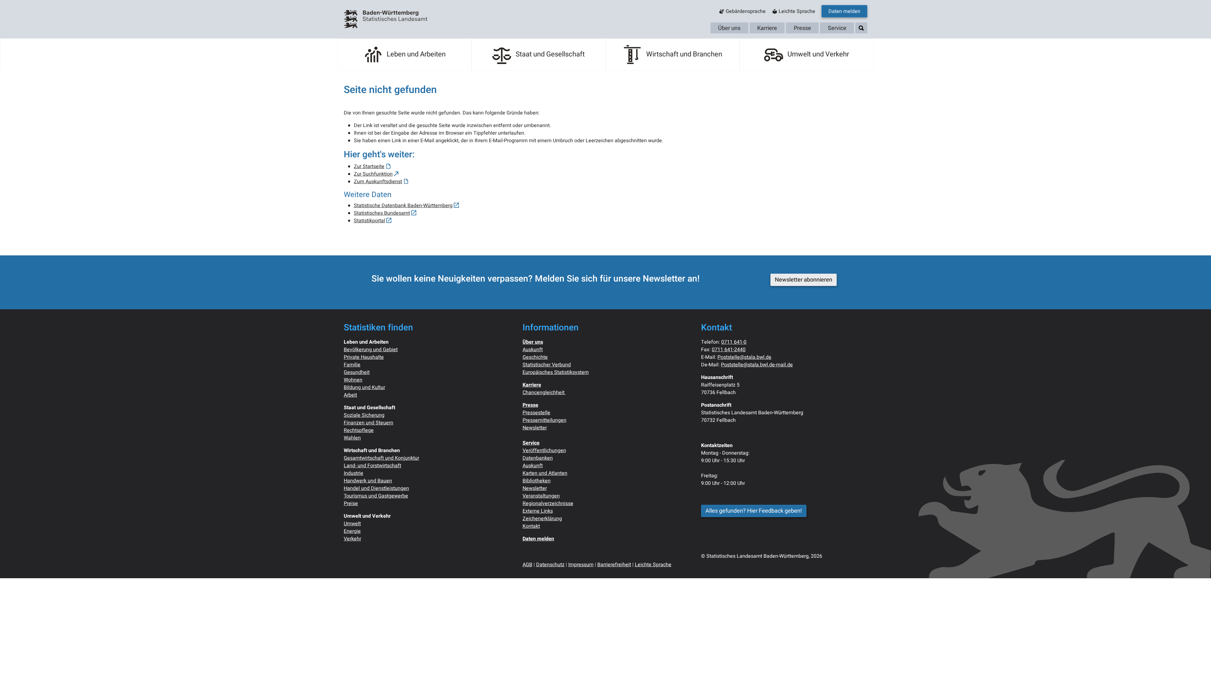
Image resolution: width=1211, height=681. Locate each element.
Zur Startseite (369, 166)
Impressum (581, 564)
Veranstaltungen (541, 496)
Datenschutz (550, 564)
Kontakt (531, 526)
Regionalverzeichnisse (548, 503)
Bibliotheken (537, 481)
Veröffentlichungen (544, 450)
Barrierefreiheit (614, 564)
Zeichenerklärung (542, 518)
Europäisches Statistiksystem (556, 372)
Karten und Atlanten (545, 473)
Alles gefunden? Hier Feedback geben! (753, 511)
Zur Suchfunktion (373, 174)
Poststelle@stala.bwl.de (744, 357)
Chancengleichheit (544, 392)
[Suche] (861, 28)
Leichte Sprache (653, 564)
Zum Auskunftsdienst (378, 181)
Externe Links (538, 511)
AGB (527, 564)
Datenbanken (538, 458)
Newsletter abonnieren (803, 280)
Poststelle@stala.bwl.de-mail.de (757, 365)
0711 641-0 (733, 342)
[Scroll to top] (1197, 667)
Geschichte (535, 357)
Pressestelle (536, 412)
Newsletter (535, 428)
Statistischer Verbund (547, 365)
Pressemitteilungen (544, 420)
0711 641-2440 (729, 349)
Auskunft (533, 349)
